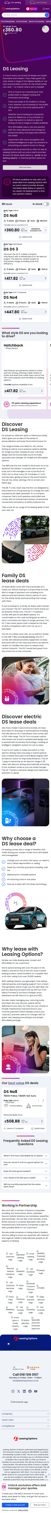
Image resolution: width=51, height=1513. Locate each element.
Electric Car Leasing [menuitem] (36, 21)
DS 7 (43, 107)
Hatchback (13, 345)
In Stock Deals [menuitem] (21, 21)
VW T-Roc (13, 637)
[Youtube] (35, 1391)
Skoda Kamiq (28, 637)
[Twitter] (18, 1391)
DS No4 (10, 297)
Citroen (19, 457)
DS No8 (10, 215)
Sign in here (23, 1510)
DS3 (7, 465)
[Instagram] (13, 1391)
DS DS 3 (11, 249)
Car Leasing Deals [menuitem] (8, 21)
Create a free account (15, 1505)
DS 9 (11, 107)
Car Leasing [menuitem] (15, 2)
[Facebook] (30, 1391)
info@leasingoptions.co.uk (25, 1380)
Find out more (25, 167)
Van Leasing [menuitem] (41, 2)
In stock (46, 204)
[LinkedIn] (24, 1391)
